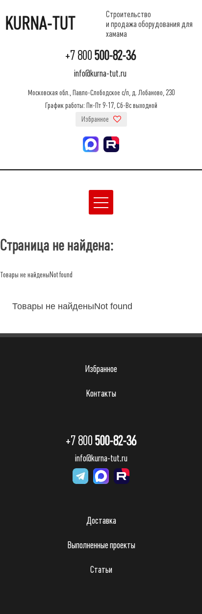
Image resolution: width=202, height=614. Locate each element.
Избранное (95, 119)
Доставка (101, 520)
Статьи (101, 569)
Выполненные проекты (101, 545)
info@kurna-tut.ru (100, 73)
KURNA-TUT (40, 23)
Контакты (101, 393)
